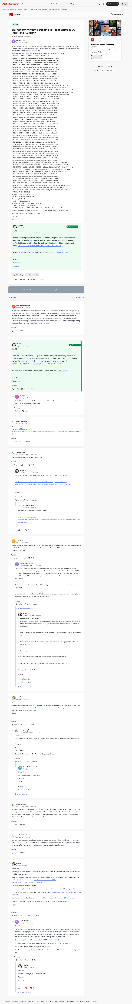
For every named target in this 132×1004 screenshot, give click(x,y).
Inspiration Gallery (69, 4)
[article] (46, 318)
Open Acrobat (116, 14)
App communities (12, 9)
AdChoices (95, 1001)
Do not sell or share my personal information (77, 1001)
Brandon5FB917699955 (26, 563)
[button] (112, 4)
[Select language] (103, 4)
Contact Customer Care (29, 710)
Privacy (51, 1001)
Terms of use (44, 1001)
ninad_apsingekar (25, 730)
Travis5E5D (19, 540)
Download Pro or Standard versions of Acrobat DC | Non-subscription (57, 898)
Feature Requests (56, 4)
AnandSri (20, 225)
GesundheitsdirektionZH (30, 767)
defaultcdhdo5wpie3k (23, 305)
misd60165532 (20, 40)
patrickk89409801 (21, 421)
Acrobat (20, 9)
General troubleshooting (31, 275)
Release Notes (62, 252)
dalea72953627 (20, 452)
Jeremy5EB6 (23, 396)
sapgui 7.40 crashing (18, 275)
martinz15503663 (21, 835)
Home (4, 9)
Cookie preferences (59, 1001)
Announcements (44, 4)
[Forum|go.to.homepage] (10, 4)
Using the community (33, 1001)
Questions (26, 9)
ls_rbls (22, 470)
